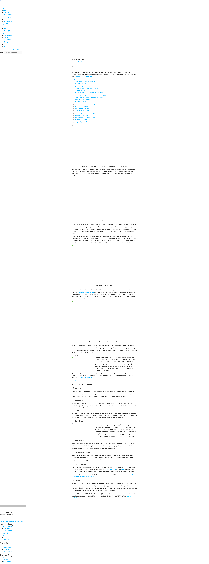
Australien (77, 63)
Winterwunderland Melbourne (82, 108)
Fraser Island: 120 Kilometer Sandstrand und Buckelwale (89, 97)
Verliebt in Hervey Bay (81, 101)
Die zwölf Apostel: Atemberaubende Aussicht (86, 112)
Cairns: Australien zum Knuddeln (83, 86)
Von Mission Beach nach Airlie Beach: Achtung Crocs (89, 92)
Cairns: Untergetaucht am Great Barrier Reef (86, 88)
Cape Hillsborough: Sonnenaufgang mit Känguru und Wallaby (91, 95)
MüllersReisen (7, 8)
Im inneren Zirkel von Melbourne (83, 106)
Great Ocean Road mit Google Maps (81, 381)
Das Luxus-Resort (7, 21)
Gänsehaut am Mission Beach (82, 90)
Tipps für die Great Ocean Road (84, 76)
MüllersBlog (6, 12)
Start (4, 7)
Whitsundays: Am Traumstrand (83, 94)
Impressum (6, 23)
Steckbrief (6, 10)
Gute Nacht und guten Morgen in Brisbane (86, 104)
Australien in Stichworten (81, 83)
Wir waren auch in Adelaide (82, 115)
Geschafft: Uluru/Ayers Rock (82, 119)
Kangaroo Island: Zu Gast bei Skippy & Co (86, 117)
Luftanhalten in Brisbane (81, 103)
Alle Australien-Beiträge (78, 79)
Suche (1, 52)
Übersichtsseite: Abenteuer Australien (85, 81)
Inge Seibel (6, 19)
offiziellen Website (77, 459)
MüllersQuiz (6, 16)
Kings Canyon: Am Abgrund (82, 121)
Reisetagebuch (7, 17)
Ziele (82, 63)
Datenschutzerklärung (86, 377)
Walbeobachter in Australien (82, 99)
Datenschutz (6, 25)
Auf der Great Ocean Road (82, 110)
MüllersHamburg (7, 14)
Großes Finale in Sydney (81, 122)
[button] (104, 80)
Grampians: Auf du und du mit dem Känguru (86, 113)
